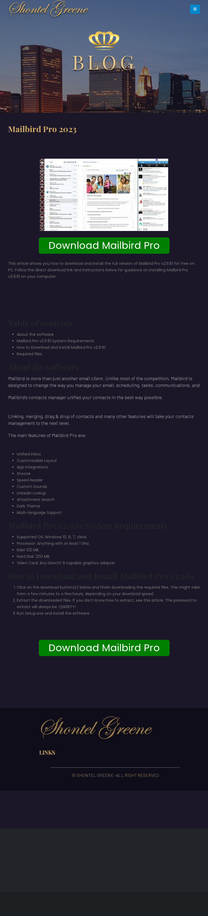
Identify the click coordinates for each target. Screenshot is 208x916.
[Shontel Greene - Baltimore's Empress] (48, 9)
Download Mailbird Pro (104, 245)
